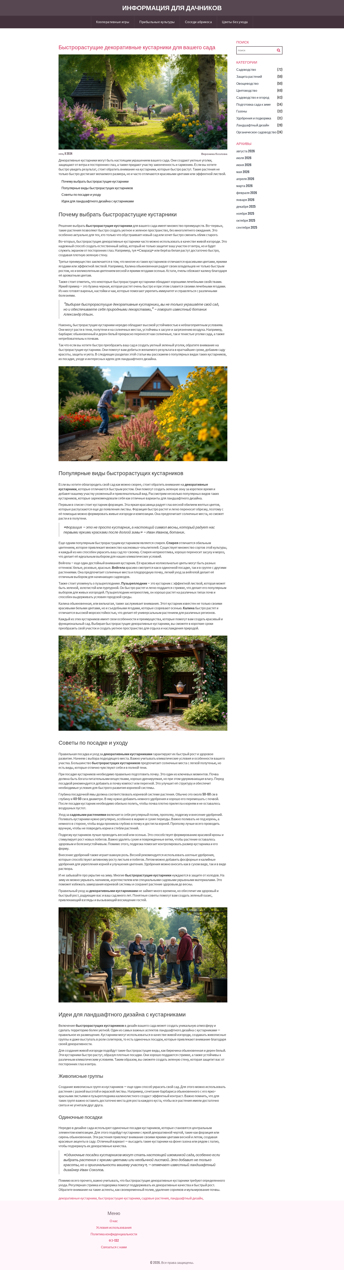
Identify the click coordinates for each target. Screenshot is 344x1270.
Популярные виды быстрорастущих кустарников (97, 188)
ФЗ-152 (114, 1240)
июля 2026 (243, 158)
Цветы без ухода (235, 22)
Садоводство (246, 70)
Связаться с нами (114, 1247)
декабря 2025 (246, 207)
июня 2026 (243, 165)
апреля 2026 (245, 179)
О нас (114, 1221)
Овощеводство (247, 84)
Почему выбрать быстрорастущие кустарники (95, 181)
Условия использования (114, 1228)
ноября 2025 (245, 214)
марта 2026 (244, 186)
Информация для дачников (172, 8)
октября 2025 (245, 220)
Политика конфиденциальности (114, 1234)
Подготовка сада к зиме (253, 104)
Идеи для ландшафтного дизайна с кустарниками (98, 201)
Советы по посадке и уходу (81, 195)
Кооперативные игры (112, 22)
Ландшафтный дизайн (252, 125)
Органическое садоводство (256, 132)
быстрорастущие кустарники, (119, 1198)
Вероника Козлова (214, 154)
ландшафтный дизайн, (186, 1198)
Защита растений (249, 77)
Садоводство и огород (252, 97)
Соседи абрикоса (198, 22)
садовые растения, (156, 1198)
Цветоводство (246, 91)
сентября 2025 (246, 227)
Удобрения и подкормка (253, 118)
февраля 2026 (246, 193)
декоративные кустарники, (78, 1198)
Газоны (241, 111)
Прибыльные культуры (157, 22)
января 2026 (245, 200)
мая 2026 (242, 172)
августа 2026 (245, 151)
